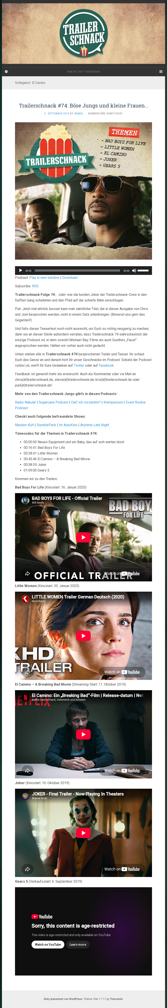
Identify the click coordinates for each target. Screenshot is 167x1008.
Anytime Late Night (94, 425)
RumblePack (46, 425)
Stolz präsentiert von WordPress (63, 999)
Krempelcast (113, 402)
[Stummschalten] (134, 270)
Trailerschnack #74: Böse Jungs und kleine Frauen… (83, 105)
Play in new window (44, 278)
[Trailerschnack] (83, 33)
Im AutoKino (68, 425)
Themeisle (116, 999)
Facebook (106, 365)
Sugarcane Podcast (53, 402)
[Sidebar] (6, 71)
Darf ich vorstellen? (86, 402)
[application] (83, 270)
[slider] (144, 270)
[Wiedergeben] (20, 270)
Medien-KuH (25, 425)
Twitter (79, 365)
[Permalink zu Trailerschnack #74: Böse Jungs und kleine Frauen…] (83, 191)
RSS (35, 286)
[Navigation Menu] (160, 71)
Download (69, 278)
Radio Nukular (25, 402)
